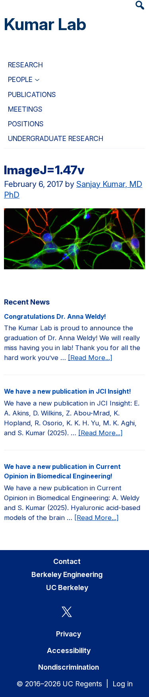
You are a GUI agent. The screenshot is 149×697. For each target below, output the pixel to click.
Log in (122, 684)
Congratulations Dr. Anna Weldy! (55, 316)
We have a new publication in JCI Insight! (67, 391)
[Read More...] (90, 358)
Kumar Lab (45, 24)
